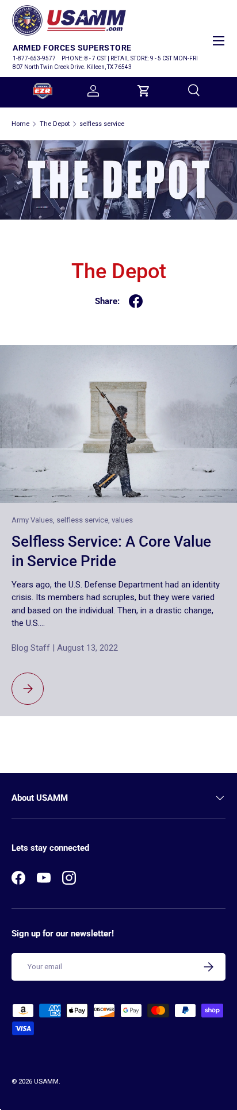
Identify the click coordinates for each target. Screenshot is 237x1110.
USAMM (46, 1081)
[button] (143, 90)
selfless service (101, 124)
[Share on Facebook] (135, 301)
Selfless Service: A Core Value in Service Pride (111, 551)
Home (20, 124)
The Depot (55, 124)
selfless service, (84, 520)
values (122, 520)
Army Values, (34, 520)
